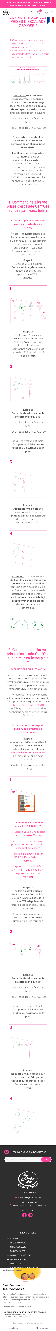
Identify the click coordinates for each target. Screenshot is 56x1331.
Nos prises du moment (20, 1255)
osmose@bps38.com (29, 1197)
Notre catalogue (18, 1259)
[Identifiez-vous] (46, 12)
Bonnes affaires (17, 1251)
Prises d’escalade (18, 1242)
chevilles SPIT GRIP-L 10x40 (28, 705)
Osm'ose (14, 1238)
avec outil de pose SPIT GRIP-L (28, 668)
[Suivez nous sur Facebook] (25, 1215)
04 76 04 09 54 (29, 1192)
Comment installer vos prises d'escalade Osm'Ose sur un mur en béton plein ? (30, 54)
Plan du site (15, 1263)
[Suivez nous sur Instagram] (31, 1215)
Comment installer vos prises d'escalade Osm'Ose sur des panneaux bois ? (28, 43)
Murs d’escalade (18, 1247)
